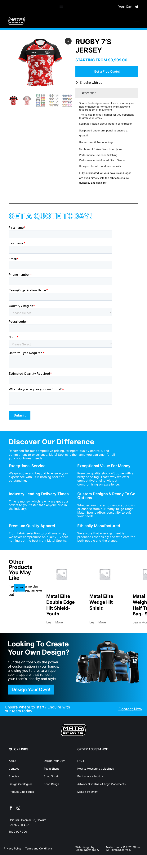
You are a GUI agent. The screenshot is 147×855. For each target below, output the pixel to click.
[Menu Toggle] (61, 7)
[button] (17, 588)
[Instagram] (18, 808)
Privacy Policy (12, 848)
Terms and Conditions (38, 848)
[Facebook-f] (11, 808)
